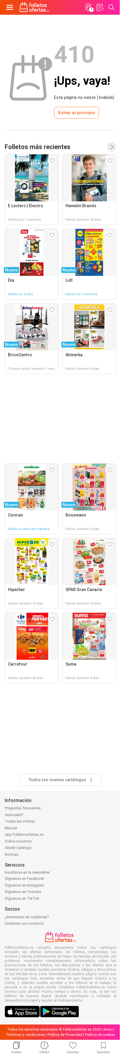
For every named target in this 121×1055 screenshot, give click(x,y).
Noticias (12, 854)
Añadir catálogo (18, 847)
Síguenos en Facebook (24, 878)
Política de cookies (100, 1035)
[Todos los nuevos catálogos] (111, 147)
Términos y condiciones (25, 1035)
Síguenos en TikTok (22, 898)
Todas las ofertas (20, 821)
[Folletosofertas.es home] (34, 7)
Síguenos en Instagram (24, 885)
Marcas (11, 828)
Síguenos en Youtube (23, 891)
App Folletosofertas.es (24, 834)
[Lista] (100, 7)
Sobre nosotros (18, 841)
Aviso (107, 1029)
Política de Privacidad (65, 1035)
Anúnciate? (14, 815)
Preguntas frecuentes (23, 808)
